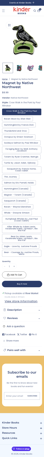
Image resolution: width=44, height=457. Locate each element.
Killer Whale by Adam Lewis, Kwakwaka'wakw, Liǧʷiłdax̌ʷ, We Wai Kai (22, 228)
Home (5, 79)
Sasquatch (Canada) (15, 201)
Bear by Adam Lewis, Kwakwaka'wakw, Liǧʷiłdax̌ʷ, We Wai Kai (22, 238)
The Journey (11, 177)
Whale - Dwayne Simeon (18, 213)
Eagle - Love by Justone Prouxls (20, 246)
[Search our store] (35, 11)
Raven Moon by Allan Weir (18, 119)
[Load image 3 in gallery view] (31, 68)
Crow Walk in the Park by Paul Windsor (21, 112)
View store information (21, 301)
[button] (22, 350)
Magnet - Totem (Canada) (18, 195)
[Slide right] (41, 68)
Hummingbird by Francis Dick (20, 125)
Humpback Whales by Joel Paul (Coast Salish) (22, 220)
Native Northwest (19, 98)
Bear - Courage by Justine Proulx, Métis (21, 253)
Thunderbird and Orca (16, 131)
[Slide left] (3, 68)
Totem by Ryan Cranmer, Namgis (21, 156)
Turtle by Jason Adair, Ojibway (21, 163)
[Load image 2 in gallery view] (19, 68)
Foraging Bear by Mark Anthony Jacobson (22, 150)
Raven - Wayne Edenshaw (17, 206)
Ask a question (16, 326)
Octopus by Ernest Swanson (18, 137)
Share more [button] (12, 340)
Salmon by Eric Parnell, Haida (19, 182)
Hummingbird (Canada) (16, 188)
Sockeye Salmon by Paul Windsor (22, 143)
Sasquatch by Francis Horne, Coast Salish (21, 170)
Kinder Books (25, 454)
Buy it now (22, 283)
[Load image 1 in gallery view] (8, 68)
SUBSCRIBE (32, 396)
